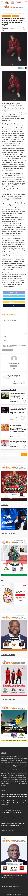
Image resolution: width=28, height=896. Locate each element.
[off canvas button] (2, 7)
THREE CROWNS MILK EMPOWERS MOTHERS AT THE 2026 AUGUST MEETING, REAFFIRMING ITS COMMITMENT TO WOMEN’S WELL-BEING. (18, 428)
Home (3, 886)
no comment (19, 29)
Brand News (15, 16)
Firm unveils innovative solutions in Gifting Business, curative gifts (18, 442)
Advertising (23, 416)
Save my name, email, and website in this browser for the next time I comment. (14, 346)
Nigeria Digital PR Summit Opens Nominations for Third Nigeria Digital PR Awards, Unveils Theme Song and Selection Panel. (18, 411)
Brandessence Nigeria (5, 29)
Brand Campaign (7, 16)
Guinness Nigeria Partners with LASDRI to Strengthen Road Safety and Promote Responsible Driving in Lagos (17, 396)
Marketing (22, 419)
